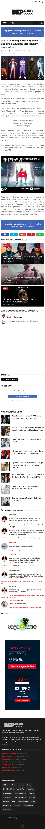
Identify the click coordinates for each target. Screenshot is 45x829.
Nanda (5, 762)
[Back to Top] (22, 826)
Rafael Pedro (8, 759)
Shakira (4, 53)
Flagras (31, 793)
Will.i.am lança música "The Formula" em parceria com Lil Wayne (19, 300)
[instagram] (39, 2)
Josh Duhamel (23, 801)
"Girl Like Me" (6, 86)
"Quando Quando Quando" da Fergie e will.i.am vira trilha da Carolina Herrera (27, 465)
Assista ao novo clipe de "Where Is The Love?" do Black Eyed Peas (26, 417)
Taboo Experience (20, 793)
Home (5, 23)
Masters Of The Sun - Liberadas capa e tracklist (21, 607)
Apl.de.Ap (20, 789)
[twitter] (35, 2)
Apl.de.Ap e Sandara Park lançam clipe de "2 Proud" (23, 524)
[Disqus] (22, 342)
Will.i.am (6, 785)
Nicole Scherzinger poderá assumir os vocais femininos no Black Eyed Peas (28, 428)
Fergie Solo (30, 789)
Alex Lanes (6, 767)
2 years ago (40, 524)
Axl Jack (6, 801)
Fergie (14, 785)
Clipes (26, 51)
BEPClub (12, 542)
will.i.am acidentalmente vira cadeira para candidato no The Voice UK (27, 452)
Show (13, 801)
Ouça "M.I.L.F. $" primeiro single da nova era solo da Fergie (26, 487)
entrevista (7, 793)
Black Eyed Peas (8, 789)
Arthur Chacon (8, 756)
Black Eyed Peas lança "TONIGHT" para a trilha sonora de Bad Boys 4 (22, 257)
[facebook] (33, 2)
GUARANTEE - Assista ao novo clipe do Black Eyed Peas (21, 279)
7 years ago (38, 607)
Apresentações (20, 797)
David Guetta (34, 51)
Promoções (7, 809)
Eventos (32, 797)
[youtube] (42, 2)
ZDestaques (11, 53)
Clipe (33, 801)
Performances (28, 805)
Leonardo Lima (8, 764)
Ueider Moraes (8, 770)
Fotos (29, 785)
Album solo (7, 805)
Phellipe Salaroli (16, 600)
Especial (17, 805)
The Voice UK (7, 797)
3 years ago (12, 597)
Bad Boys (6, 245)
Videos (21, 785)
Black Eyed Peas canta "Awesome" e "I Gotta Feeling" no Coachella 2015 (28, 475)
